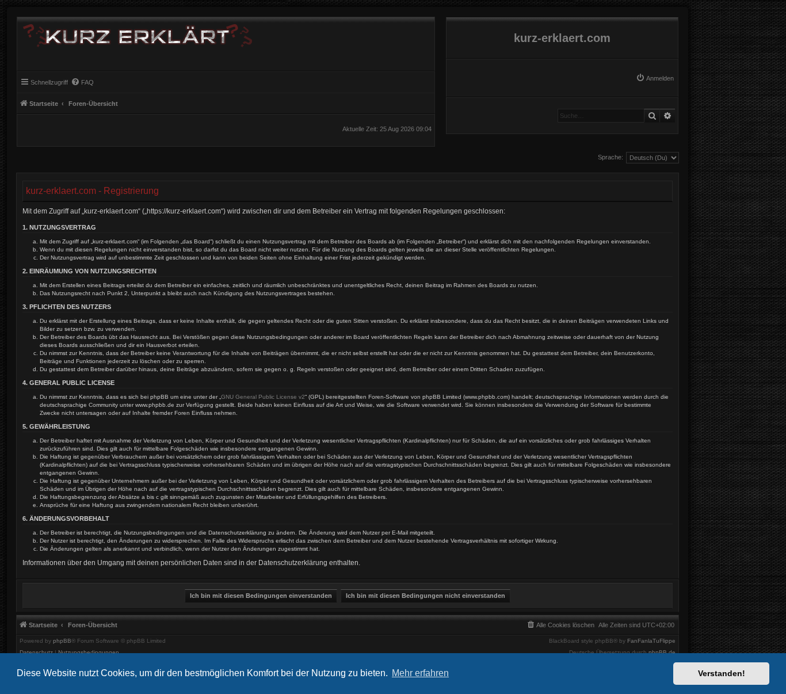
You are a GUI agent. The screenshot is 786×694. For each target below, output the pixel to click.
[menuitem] (655, 78)
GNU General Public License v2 (263, 397)
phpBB (62, 641)
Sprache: (610, 157)
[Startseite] (134, 33)
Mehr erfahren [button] (420, 673)
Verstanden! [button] (721, 673)
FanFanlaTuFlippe (651, 641)
